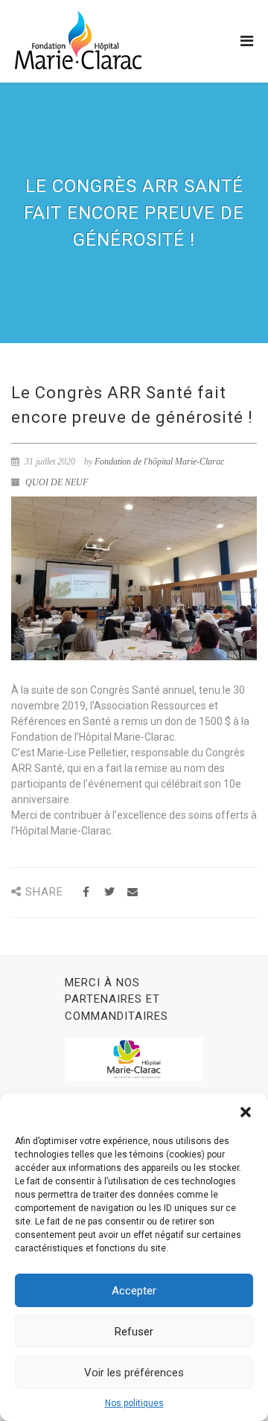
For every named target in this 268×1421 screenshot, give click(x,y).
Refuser (134, 1331)
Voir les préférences (134, 1372)
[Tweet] (109, 892)
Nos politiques (134, 1403)
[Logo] (78, 40)
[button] (245, 1112)
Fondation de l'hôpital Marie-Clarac (159, 461)
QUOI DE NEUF (56, 482)
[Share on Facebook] (86, 892)
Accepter (134, 1290)
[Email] (132, 892)
